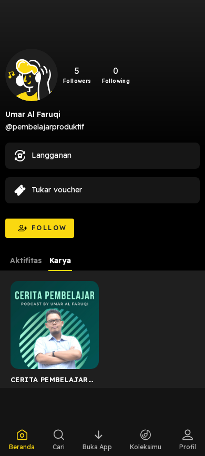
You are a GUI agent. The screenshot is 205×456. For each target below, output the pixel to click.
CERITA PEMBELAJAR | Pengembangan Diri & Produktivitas (52, 381)
